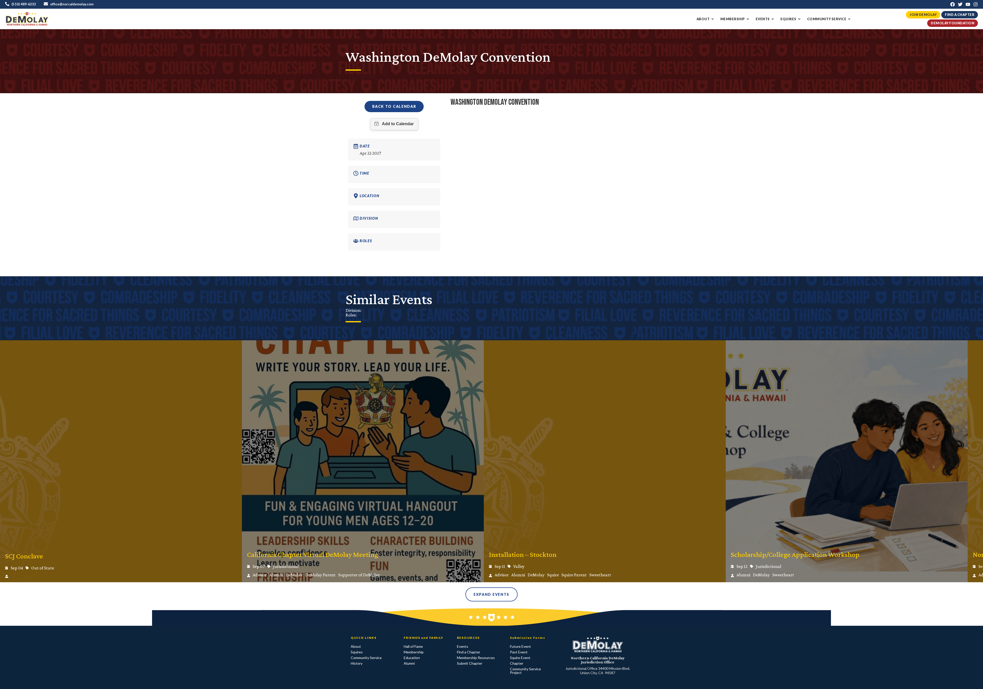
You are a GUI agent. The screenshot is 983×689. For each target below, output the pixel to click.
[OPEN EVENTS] (772, 19)
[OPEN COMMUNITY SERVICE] (849, 19)
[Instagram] (975, 4)
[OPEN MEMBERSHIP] (748, 19)
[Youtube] (968, 4)
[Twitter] (960, 4)
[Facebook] (952, 4)
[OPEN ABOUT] (712, 19)
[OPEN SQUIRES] (799, 19)
